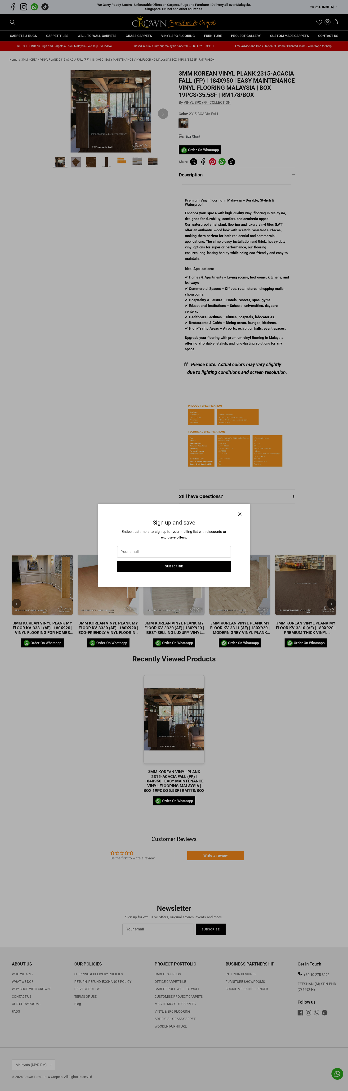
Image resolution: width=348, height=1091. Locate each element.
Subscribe (174, 566)
